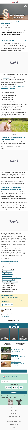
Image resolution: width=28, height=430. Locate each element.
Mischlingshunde (14, 354)
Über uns (14, 408)
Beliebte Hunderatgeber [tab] (7, 344)
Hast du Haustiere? (14, 384)
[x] (13, 327)
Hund (9, 387)
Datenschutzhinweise (14, 416)
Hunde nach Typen (15, 348)
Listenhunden (6, 77)
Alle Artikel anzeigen (14, 371)
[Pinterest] (18, 327)
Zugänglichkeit (14, 424)
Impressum (14, 427)
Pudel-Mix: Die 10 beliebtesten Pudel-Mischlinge (18, 357)
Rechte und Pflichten (8, 304)
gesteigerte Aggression (19, 106)
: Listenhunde (10, 264)
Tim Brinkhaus (6, 25)
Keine (21, 387)
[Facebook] (10, 327)
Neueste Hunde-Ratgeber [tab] (20, 344)
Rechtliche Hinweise (14, 419)
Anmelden (14, 392)
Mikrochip (6, 250)
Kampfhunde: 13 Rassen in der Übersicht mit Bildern (18, 350)
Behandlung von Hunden (16, 361)
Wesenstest (16, 104)
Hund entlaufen (10, 255)
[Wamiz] (16, 1)
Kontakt (14, 413)
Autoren (14, 411)
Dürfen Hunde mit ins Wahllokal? (10, 297)
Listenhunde (7, 273)
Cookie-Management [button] (14, 421)
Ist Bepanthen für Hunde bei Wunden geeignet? (17, 364)
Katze (16, 387)
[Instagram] (15, 327)
